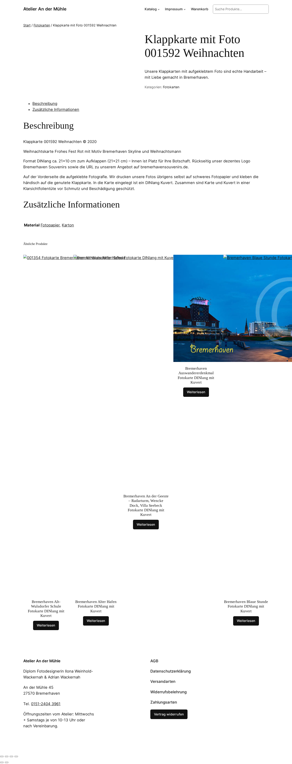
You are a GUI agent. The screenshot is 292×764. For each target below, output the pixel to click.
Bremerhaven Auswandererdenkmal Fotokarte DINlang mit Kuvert (196, 375)
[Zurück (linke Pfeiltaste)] (2, 762)
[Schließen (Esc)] (16, 756)
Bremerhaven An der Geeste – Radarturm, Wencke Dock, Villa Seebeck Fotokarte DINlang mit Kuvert (146, 505)
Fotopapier (50, 225)
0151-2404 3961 (45, 704)
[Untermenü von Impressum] (185, 9)
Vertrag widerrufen (169, 714)
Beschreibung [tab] (44, 103)
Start (27, 25)
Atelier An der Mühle (44, 9)
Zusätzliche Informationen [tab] (55, 109)
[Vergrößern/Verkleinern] (2, 756)
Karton (68, 225)
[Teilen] (11, 756)
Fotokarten (42, 25)
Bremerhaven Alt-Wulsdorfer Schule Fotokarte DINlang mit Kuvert (46, 609)
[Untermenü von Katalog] (159, 9)
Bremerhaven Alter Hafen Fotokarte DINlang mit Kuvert (96, 606)
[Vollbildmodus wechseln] (6, 756)
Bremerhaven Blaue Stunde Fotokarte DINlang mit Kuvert (246, 606)
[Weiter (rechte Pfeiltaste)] (6, 762)
